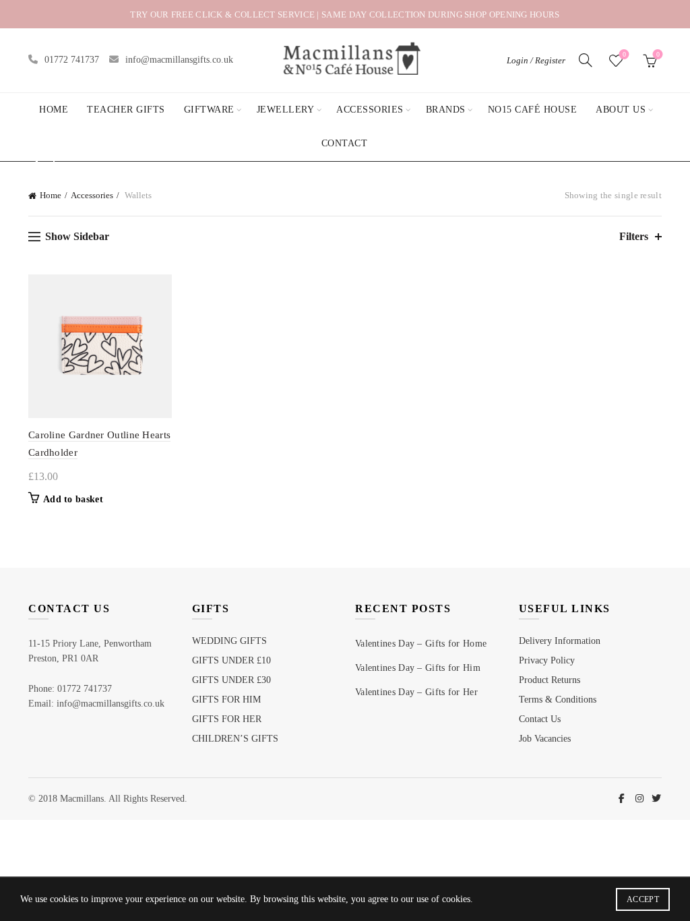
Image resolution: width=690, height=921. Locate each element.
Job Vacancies (545, 739)
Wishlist (624, 54)
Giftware (209, 110)
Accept (643, 899)
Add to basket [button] (73, 499)
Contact (344, 143)
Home (53, 110)
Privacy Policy (547, 660)
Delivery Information (559, 641)
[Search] (585, 60)
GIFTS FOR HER (226, 719)
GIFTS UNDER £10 (231, 660)
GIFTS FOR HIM (226, 699)
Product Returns (549, 680)
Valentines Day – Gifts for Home (421, 643)
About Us (621, 110)
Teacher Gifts (126, 110)
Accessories (370, 110)
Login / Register (536, 60)
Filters (633, 236)
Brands (446, 110)
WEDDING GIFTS (229, 641)
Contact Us (540, 719)
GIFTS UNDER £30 (231, 680)
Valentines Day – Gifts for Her (416, 692)
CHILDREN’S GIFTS (235, 739)
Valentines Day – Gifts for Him (417, 668)
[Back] (45, 162)
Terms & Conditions (557, 699)
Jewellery (286, 110)
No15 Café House (532, 110)
